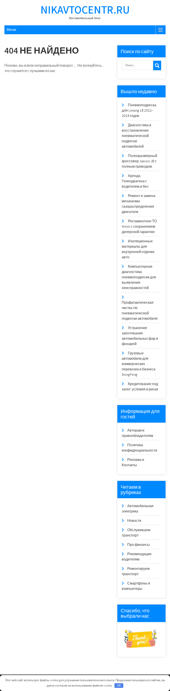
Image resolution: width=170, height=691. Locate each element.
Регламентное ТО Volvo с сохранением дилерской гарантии (139, 226)
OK (119, 685)
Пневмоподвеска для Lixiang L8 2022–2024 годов (139, 110)
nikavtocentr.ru (85, 9)
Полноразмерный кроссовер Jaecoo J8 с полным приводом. (139, 161)
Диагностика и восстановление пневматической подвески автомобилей (136, 136)
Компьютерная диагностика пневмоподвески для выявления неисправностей (139, 277)
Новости (134, 520)
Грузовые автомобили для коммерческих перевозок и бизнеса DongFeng (138, 364)
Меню (11, 29)
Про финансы (138, 544)
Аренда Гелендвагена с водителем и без (135, 181)
